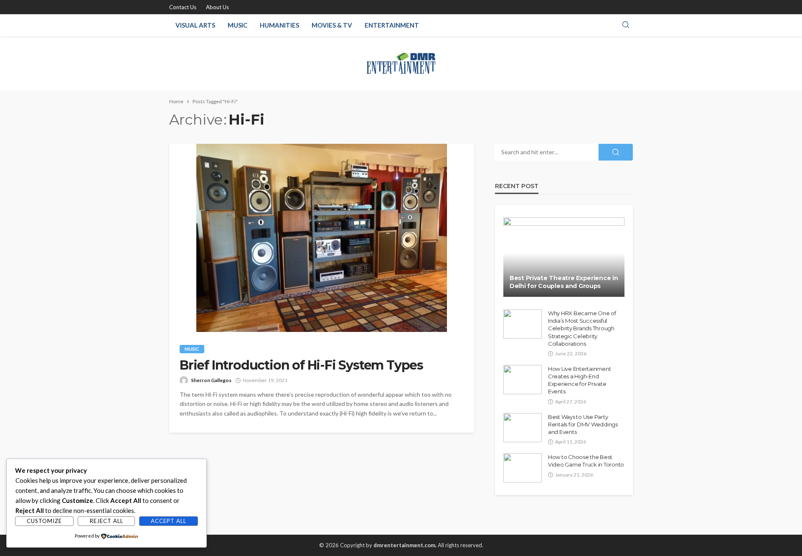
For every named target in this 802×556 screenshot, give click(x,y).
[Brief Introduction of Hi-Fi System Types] (321, 238)
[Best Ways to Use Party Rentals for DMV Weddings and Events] (522, 427)
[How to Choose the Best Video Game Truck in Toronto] (522, 467)
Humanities (279, 25)
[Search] (626, 25)
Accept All (168, 521)
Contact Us (182, 7)
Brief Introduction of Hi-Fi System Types (301, 365)
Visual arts (195, 25)
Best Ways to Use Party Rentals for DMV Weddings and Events (583, 424)
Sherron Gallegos (211, 380)
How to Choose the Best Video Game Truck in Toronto (586, 461)
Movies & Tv (332, 25)
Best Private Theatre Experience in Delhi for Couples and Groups (564, 282)
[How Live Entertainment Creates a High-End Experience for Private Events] (522, 379)
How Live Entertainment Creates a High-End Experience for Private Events (579, 380)
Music (237, 25)
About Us (217, 7)
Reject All (106, 521)
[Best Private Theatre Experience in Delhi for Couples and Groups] (563, 257)
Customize (44, 521)
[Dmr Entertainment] (401, 63)
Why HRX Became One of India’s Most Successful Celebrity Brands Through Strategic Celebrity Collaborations (582, 328)
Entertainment (392, 25)
